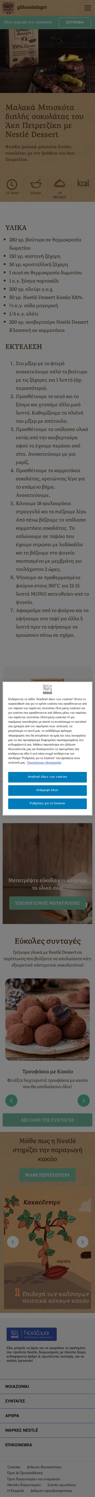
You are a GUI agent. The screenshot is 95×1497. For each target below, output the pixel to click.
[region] (47, 748)
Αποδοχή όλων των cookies (47, 777)
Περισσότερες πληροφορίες (44, 762)
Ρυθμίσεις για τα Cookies (47, 803)
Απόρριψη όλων (47, 790)
